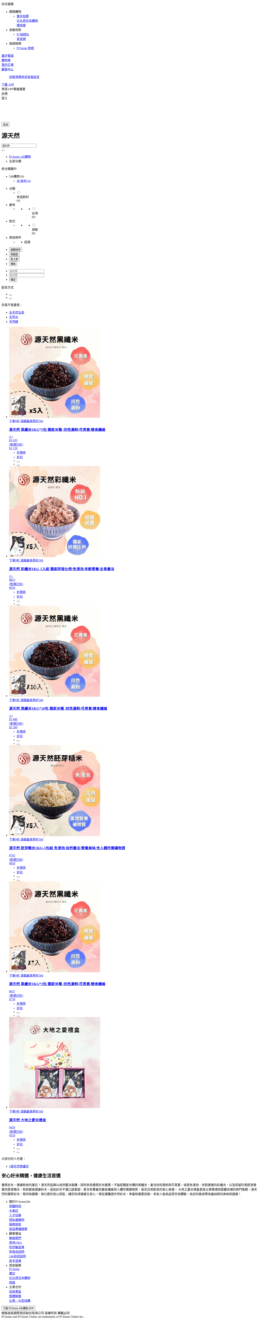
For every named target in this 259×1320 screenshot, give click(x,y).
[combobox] (129, 137)
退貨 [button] (24, 77)
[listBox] (129, 287)
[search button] (3, 150)
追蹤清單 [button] (15, 77)
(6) (24, 181)
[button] (129, 26)
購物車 (6, 60)
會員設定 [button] (33, 77)
